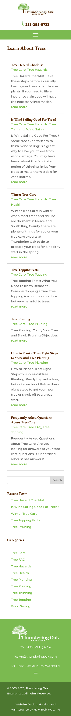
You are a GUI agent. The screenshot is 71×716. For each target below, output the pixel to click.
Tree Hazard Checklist (27, 65)
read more (19, 107)
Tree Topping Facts (24, 269)
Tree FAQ (34, 427)
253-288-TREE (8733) (35, 647)
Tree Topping (37, 274)
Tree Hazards (37, 69)
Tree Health (20, 573)
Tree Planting (37, 362)
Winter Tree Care (23, 194)
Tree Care (18, 69)
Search (57, 480)
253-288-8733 (37, 24)
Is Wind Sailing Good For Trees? (33, 119)
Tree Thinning (21, 593)
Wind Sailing (35, 129)
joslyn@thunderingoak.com (35, 656)
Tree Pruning (20, 319)
